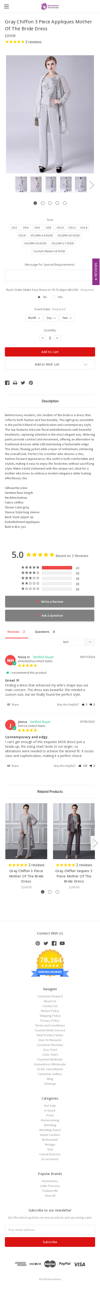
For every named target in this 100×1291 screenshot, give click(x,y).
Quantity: (50, 330)
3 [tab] (50, 203)
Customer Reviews (50, 1045)
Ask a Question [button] (52, 615)
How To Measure (50, 1040)
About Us (50, 1001)
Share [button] (15, 705)
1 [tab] (35, 203)
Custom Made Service (50, 1030)
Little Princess (50, 1186)
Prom (50, 1115)
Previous (8, 185)
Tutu (50, 1149)
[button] (84, 705)
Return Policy (50, 1011)
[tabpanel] (20, 185)
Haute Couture (50, 1135)
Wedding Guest (50, 1130)
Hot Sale (50, 1105)
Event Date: (50, 309)
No (45, 297)
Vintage (50, 1144)
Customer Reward (50, 996)
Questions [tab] (42, 632)
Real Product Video (50, 1035)
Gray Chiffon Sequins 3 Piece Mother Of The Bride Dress (74, 875)
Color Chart (50, 1054)
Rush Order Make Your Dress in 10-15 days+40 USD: (50, 290)
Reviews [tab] (13, 632)
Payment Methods (50, 1059)
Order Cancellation (50, 1069)
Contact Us (50, 1006)
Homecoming (50, 1120)
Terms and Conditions (50, 1025)
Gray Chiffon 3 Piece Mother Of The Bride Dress (26, 875)
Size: (50, 220)
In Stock (50, 1110)
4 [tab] (57, 203)
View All (50, 1195)
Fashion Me (50, 1191)
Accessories (50, 1159)
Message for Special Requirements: (50, 264)
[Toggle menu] (6, 6)
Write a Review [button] (52, 601)
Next (91, 185)
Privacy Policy (50, 1020)
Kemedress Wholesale (50, 1064)
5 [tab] (65, 203)
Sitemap (50, 1084)
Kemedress (50, 1181)
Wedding (50, 1125)
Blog (50, 1079)
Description (50, 401)
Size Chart (50, 1050)
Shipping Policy (50, 1016)
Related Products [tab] (50, 791)
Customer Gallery (50, 1074)
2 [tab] (42, 203)
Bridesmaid (50, 1139)
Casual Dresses (50, 1154)
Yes (60, 297)
